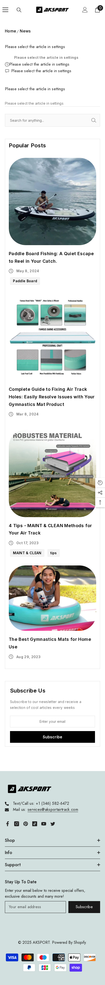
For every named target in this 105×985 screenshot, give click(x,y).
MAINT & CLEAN (27, 553)
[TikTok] (34, 823)
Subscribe (84, 907)
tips (53, 553)
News (25, 31)
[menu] (5, 10)
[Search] (19, 10)
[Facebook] (7, 823)
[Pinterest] (25, 823)
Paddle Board (25, 281)
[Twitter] (52, 823)
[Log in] (85, 9)
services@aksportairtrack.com (53, 809)
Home (10, 31)
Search (99, 120)
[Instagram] (16, 823)
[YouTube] (43, 823)
